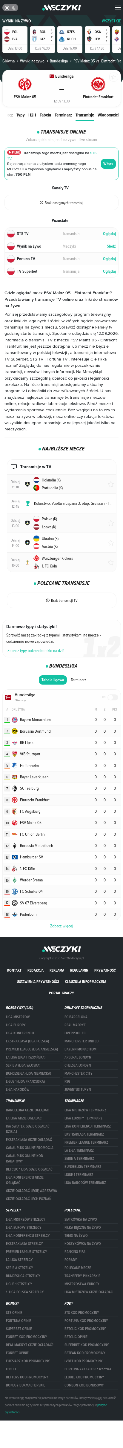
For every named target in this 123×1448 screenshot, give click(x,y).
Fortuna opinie (18, 1320)
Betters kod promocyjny (27, 1377)
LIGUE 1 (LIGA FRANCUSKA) (25, 1081)
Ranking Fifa (74, 1251)
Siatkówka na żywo (80, 1219)
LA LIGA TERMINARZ (79, 1150)
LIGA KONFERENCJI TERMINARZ (87, 1126)
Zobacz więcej (61, 926)
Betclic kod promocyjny (85, 1328)
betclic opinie (75, 1337)
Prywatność (105, 970)
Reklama (57, 970)
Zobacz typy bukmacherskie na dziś (35, 651)
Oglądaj (109, 233)
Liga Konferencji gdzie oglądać (25, 1180)
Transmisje (85, 115)
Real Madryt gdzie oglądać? (29, 1345)
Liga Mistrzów (18, 1017)
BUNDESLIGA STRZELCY (23, 1276)
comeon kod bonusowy (84, 1385)
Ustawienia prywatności (38, 981)
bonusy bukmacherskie (25, 1385)
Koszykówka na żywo (82, 1243)
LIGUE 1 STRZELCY (19, 1284)
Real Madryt (75, 1025)
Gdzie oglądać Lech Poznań (28, 1199)
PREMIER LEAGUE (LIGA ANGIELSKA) (32, 1049)
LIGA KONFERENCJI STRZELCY (28, 1235)
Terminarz (63, 115)
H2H (32, 115)
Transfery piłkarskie (82, 1276)
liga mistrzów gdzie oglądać (88, 1292)
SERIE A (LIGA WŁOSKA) (23, 1065)
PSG (67, 1081)
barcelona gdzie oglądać (27, 1110)
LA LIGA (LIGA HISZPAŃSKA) (25, 1057)
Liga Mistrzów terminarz (85, 1110)
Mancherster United (81, 1041)
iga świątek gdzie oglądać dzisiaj (28, 1129)
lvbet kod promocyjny (83, 1361)
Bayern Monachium (80, 1049)
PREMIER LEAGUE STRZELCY (26, 1251)
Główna (8, 61)
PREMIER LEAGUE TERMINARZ (86, 1142)
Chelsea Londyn (77, 1065)
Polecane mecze (77, 1268)
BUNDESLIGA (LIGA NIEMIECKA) (28, 1073)
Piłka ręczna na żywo (82, 1227)
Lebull (11, 1369)
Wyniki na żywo (16, 21)
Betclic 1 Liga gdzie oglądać (29, 1169)
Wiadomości (108, 115)
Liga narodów (17, 1089)
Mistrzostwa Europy (81, 1284)
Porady (70, 1259)
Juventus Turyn (77, 1089)
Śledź (111, 246)
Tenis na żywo (76, 1235)
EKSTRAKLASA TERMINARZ (84, 1134)
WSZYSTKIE (111, 21)
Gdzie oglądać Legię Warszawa (31, 1190)
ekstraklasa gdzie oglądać (29, 1139)
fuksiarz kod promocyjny (28, 1361)
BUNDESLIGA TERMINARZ (82, 1166)
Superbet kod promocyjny (86, 1345)
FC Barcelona (75, 1017)
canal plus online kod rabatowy (24, 1159)
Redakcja (35, 970)
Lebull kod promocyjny (84, 1377)
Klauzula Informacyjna (85, 981)
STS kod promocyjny (81, 1312)
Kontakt (14, 970)
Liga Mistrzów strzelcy (25, 1219)
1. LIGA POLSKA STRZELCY (25, 1292)
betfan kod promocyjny (84, 1353)
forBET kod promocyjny (26, 1337)
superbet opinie (19, 1328)
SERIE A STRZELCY (19, 1268)
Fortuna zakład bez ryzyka (87, 1369)
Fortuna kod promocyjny (86, 1320)
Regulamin (79, 970)
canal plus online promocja (29, 1147)
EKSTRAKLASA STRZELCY (24, 1243)
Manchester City (78, 1073)
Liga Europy (16, 1025)
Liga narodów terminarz (85, 1182)
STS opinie (14, 1312)
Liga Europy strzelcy (23, 1227)
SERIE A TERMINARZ (79, 1158)
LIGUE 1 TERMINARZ (78, 1174)
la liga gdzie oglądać (24, 1118)
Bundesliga (59, 61)
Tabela (45, 115)
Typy (20, 115)
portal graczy (61, 993)
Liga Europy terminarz (83, 1118)
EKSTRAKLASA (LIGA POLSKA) (27, 1041)
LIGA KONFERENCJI (20, 1033)
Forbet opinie (17, 1353)
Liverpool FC (75, 1033)
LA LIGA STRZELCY (19, 1259)
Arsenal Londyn (77, 1057)
